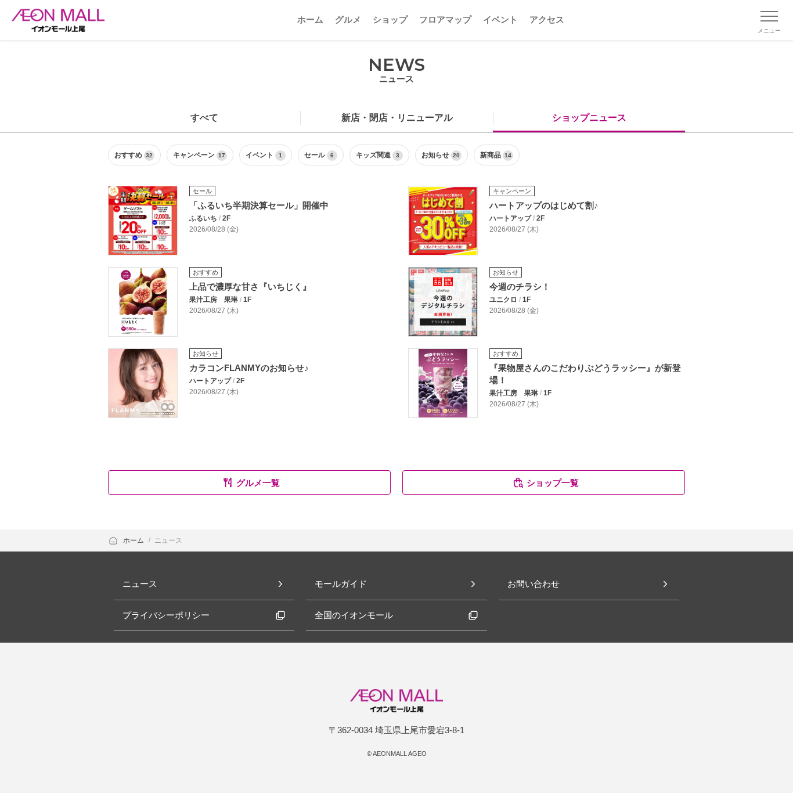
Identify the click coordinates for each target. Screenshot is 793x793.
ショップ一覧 (553, 483)
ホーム (134, 540)
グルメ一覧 (258, 483)
